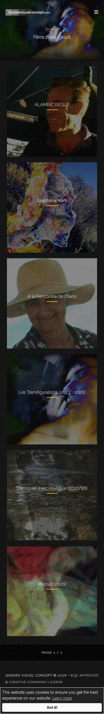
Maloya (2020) (52, 584)
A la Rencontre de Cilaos (52, 296)
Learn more (62, 698)
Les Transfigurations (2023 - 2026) (52, 392)
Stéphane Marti (52, 200)
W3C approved (84, 675)
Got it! (52, 707)
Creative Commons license (36, 682)
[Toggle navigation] (93, 12)
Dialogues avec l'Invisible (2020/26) (52, 488)
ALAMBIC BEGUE (52, 104)
